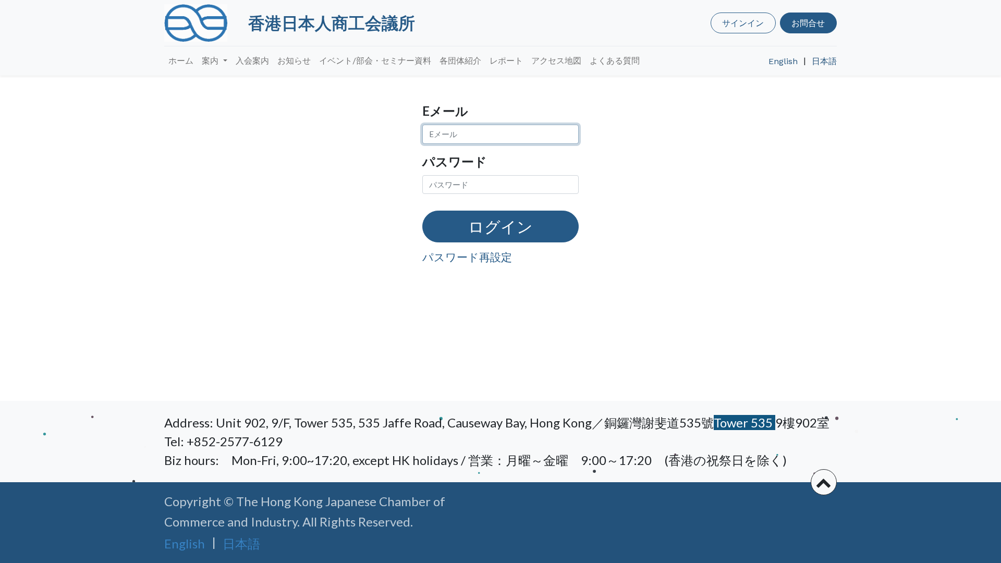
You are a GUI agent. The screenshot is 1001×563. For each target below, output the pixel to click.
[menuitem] (181, 61)
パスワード (454, 161)
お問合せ (808, 23)
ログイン (500, 226)
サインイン (743, 23)
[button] (824, 482)
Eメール (445, 110)
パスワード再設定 (467, 256)
